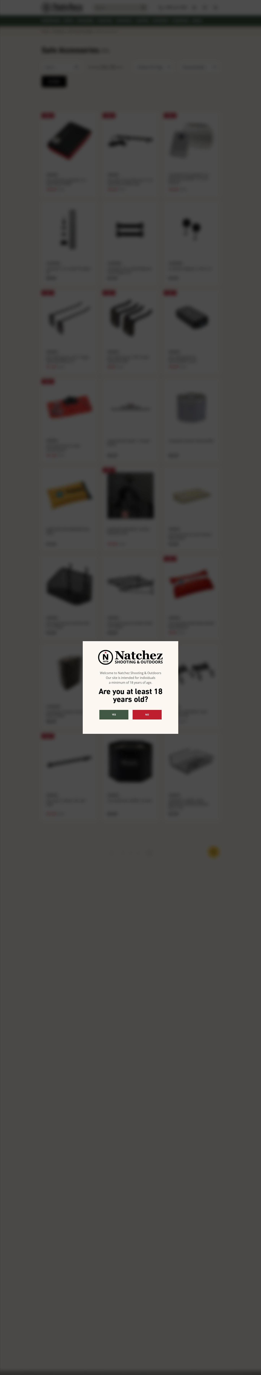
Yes (114, 714)
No (147, 714)
